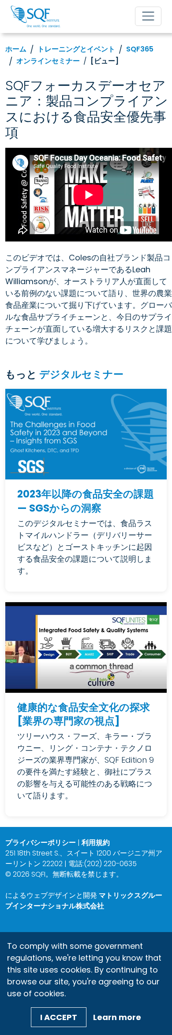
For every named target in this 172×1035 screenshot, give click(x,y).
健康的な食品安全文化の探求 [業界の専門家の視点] (83, 714)
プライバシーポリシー (40, 843)
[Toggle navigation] (148, 16)
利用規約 (96, 843)
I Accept (58, 1017)
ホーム (15, 49)
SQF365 (139, 49)
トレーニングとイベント (76, 49)
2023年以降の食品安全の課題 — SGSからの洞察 (85, 501)
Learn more (117, 1017)
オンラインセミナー (48, 61)
